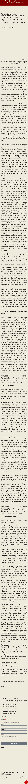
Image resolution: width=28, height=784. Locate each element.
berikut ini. (4, 472)
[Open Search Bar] (26, 7)
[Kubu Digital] (5, 7)
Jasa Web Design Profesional (11, 666)
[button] (25, 27)
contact (13, 675)
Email (2, 724)
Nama (3, 719)
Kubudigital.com (12, 67)
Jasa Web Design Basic (9, 662)
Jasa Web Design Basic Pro (10, 664)
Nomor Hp (4, 729)
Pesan (3, 734)
